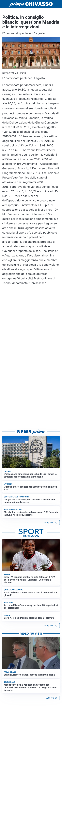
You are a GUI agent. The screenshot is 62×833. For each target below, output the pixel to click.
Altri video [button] (51, 697)
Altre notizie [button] (50, 522)
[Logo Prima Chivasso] (31, 3)
